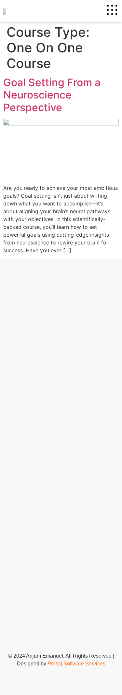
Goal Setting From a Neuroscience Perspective (52, 95)
